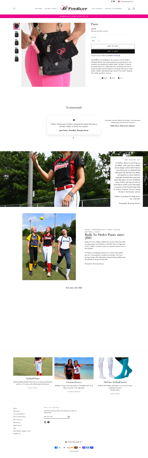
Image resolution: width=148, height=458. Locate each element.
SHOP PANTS (32, 388)
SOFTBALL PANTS (50, 8)
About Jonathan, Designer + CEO (21, 431)
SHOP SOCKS (115, 394)
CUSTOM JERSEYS (74, 391)
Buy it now (113, 51)
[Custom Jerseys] (74, 368)
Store (14, 428)
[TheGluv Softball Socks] (115, 368)
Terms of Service (17, 419)
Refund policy (16, 422)
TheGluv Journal (17, 425)
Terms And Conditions (19, 414)
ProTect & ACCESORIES (113, 8)
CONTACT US (16, 434)
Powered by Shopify (74, 451)
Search (15, 408)
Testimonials (16, 411)
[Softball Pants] (33, 366)
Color (93, 37)
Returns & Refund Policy (19, 417)
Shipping (93, 31)
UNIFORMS (38, 8)
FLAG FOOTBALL (97, 8)
